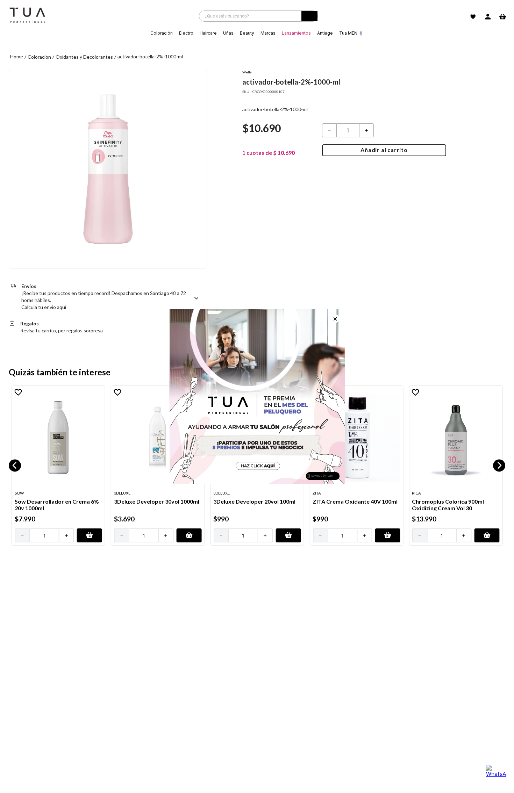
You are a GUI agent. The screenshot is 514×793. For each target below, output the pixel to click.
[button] (15, 465)
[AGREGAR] (89, 535)
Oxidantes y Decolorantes (84, 57)
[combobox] (258, 16)
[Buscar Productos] (309, 18)
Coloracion (39, 57)
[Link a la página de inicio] (16, 56)
